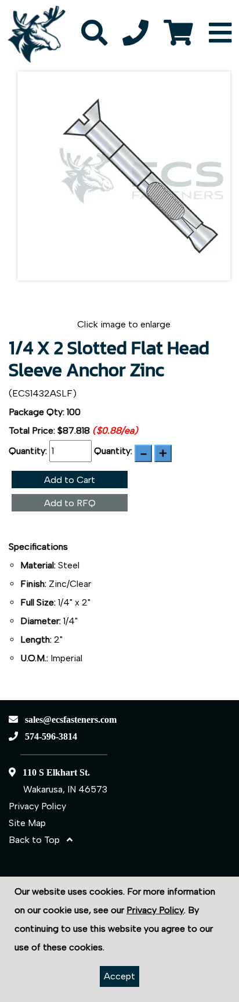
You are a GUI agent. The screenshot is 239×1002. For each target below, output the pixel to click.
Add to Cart (69, 479)
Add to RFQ (70, 503)
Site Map (27, 822)
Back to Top (38, 839)
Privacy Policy (37, 806)
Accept (119, 976)
